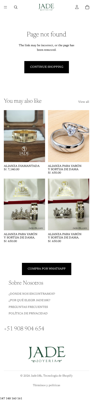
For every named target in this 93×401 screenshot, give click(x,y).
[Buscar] (15, 7)
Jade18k (36, 375)
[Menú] (5, 7)
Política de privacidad (28, 313)
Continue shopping (46, 67)
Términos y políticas (46, 385)
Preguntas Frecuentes (28, 306)
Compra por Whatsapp (47, 268)
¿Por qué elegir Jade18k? (29, 300)
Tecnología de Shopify (58, 375)
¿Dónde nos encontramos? (32, 294)
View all (83, 102)
